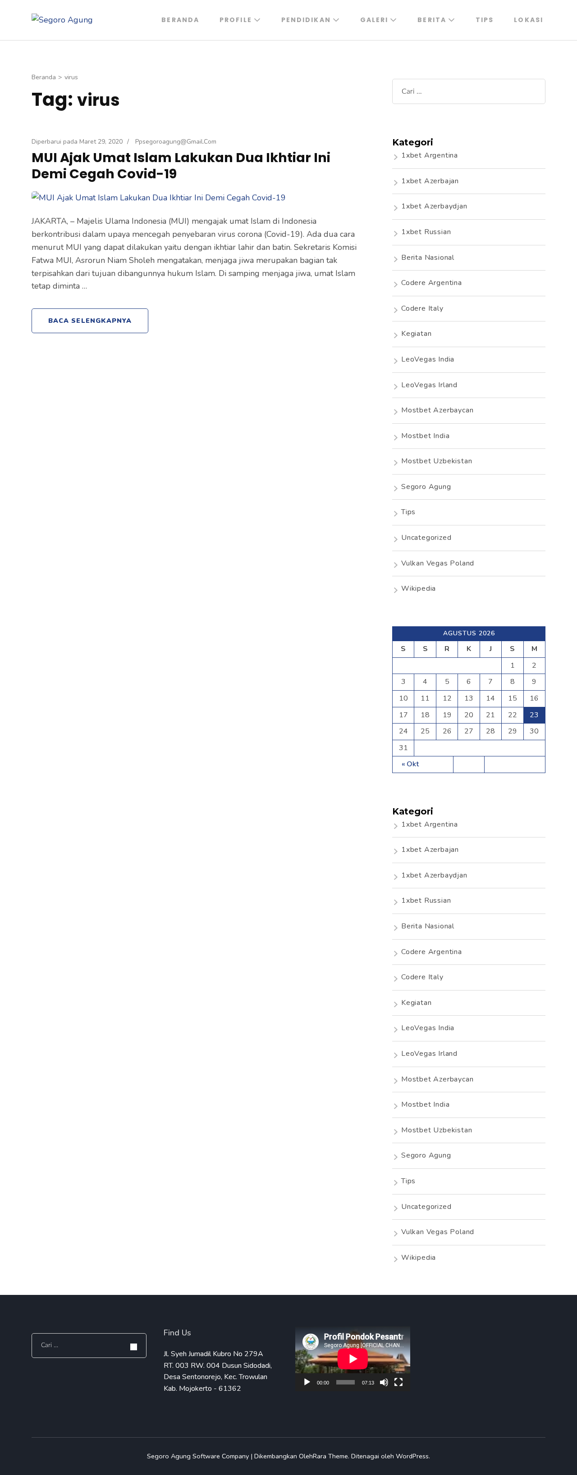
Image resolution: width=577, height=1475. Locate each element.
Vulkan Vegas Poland (437, 563)
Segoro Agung (426, 487)
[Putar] (306, 1382)
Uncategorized (426, 538)
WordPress (412, 1456)
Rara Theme (330, 1456)
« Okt (410, 764)
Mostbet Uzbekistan (436, 461)
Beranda (180, 19)
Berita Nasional (427, 257)
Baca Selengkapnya (90, 320)
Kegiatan (416, 334)
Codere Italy (422, 308)
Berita (431, 19)
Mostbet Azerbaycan (437, 410)
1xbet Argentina (429, 155)
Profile (236, 19)
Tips (485, 19)
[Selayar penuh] (398, 1382)
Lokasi (528, 19)
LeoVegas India (427, 359)
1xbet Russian (426, 232)
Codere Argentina (431, 283)
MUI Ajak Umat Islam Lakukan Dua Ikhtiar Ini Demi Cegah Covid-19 (181, 166)
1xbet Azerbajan (430, 181)
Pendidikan (306, 19)
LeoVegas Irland (429, 385)
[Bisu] (384, 1382)
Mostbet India (425, 436)
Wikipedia (418, 588)
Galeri (374, 19)
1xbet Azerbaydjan (434, 206)
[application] (352, 1358)
